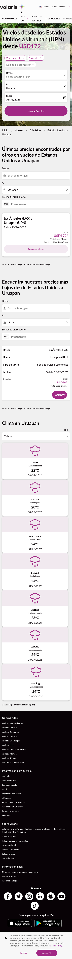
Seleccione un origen (18, 76)
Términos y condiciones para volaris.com (20, 872)
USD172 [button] (30, 46)
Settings (23, 953)
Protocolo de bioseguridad (13, 802)
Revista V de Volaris (10, 849)
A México (35, 130)
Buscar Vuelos (36, 111)
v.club (4, 789)
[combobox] (38, 176)
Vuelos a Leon (8, 745)
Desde (9, 73)
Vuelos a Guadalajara (11, 740)
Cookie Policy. (56, 945)
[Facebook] (8, 896)
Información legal (9, 880)
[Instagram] (29, 896)
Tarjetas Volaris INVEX (11, 793)
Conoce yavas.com (10, 811)
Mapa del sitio (8, 858)
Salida (9, 95)
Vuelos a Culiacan (10, 736)
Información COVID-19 (12, 806)
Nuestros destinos (36, 18)
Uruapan (11, 88)
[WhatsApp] (51, 896)
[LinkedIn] (40, 896)
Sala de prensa (8, 854)
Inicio (5, 130)
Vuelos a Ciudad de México (14, 749)
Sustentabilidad (9, 845)
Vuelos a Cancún (9, 727)
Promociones (52, 18)
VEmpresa (6, 798)
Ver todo (6, 815)
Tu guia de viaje (24, 18)
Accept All (46, 953)
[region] (36, 945)
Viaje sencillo (13, 57)
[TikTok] (35, 906)
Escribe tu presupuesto (14, 196)
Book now (59, 394)
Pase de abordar (9, 780)
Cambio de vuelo (9, 785)
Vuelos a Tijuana (9, 758)
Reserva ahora (36, 249)
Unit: (66, 430)
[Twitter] (19, 896)
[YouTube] (61, 896)
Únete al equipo (9, 836)
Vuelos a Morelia (9, 753)
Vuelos (19, 130)
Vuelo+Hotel (9, 18)
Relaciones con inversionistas (15, 841)
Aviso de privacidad (10, 876)
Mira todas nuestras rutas (13, 762)
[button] (36, 58)
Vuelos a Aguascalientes (12, 723)
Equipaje (6, 776)
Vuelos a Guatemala (10, 732)
